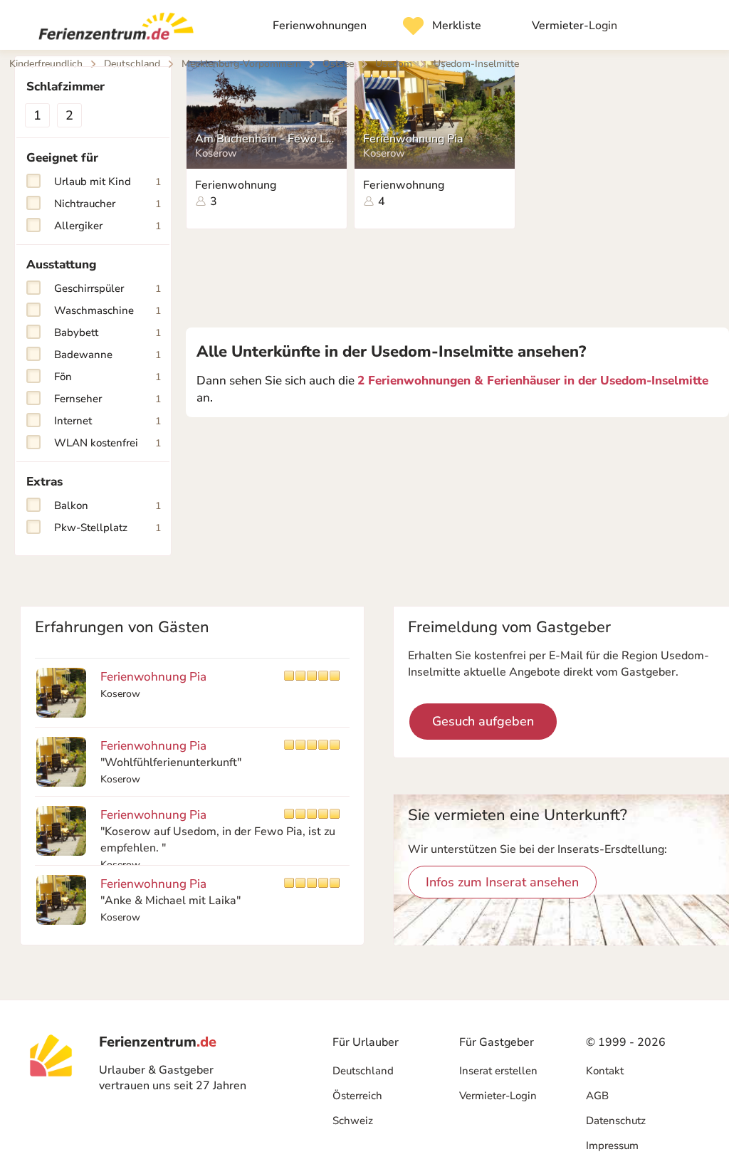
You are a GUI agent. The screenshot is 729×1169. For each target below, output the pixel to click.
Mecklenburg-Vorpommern (241, 63)
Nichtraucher (107, 203)
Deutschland (363, 1071)
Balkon (107, 505)
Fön (107, 376)
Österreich (357, 1096)
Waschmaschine (107, 310)
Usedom (393, 63)
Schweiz (352, 1120)
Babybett (107, 332)
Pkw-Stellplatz (107, 527)
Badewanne (107, 354)
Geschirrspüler (107, 288)
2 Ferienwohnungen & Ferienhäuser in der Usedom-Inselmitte (532, 380)
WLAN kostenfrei (107, 443)
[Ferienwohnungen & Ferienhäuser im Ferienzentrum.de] (110, 29)
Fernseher (107, 399)
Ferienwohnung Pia (413, 139)
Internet (107, 421)
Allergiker (107, 226)
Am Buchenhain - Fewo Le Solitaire (265, 139)
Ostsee (338, 63)
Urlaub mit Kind (107, 181)
